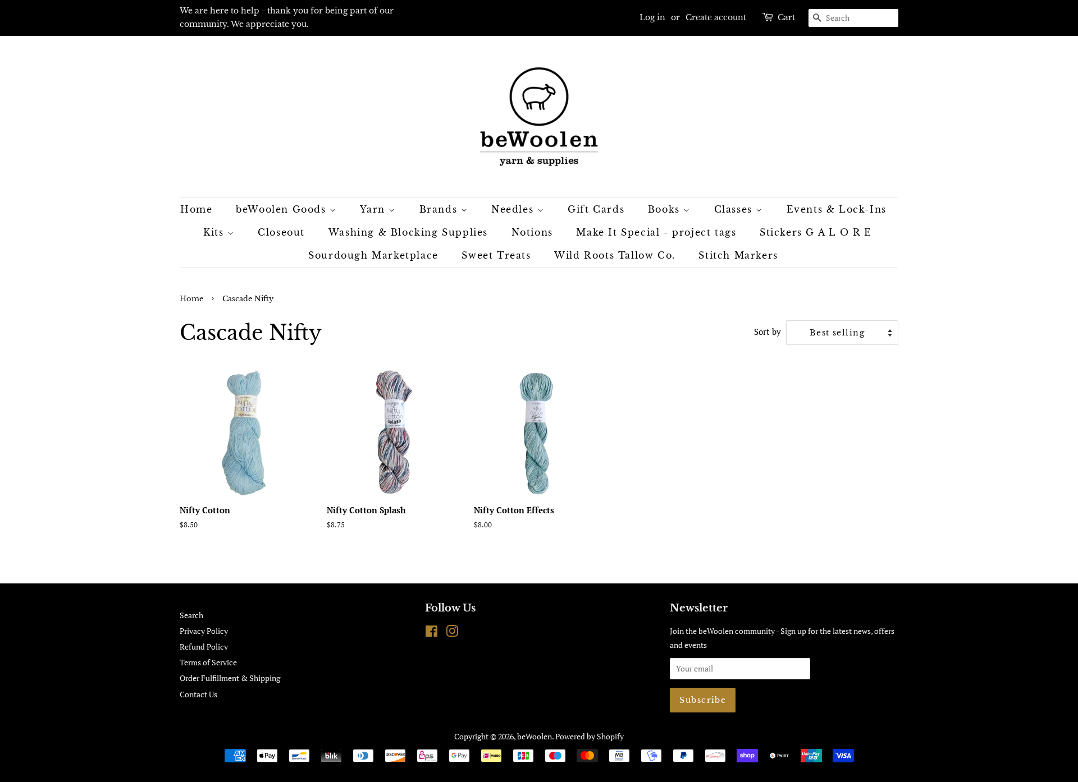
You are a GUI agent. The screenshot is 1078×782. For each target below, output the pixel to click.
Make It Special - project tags (656, 232)
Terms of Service (208, 662)
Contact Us (198, 694)
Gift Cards (596, 209)
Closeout (281, 232)
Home (196, 209)
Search (191, 615)
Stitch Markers (738, 255)
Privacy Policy (204, 630)
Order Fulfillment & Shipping (230, 678)
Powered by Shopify (589, 736)
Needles (514, 209)
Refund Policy (204, 646)
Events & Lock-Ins (837, 209)
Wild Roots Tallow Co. (614, 255)
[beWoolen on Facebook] (431, 633)
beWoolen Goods (283, 209)
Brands (440, 209)
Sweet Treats (496, 255)
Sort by (767, 331)
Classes (735, 209)
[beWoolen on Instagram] (452, 633)
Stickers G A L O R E (816, 232)
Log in (652, 17)
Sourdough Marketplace (373, 255)
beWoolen (534, 736)
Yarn (374, 209)
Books (666, 209)
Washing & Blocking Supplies (408, 232)
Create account (716, 17)
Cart (786, 17)
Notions (532, 232)
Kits (215, 232)
